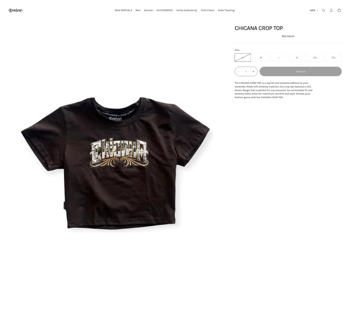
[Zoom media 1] (116, 165)
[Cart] (339, 10)
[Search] (324, 10)
